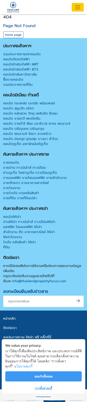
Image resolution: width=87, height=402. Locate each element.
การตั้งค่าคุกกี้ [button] (43, 388)
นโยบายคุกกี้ (23, 366)
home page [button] (13, 35)
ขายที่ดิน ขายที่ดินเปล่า (20, 198)
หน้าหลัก (9, 318)
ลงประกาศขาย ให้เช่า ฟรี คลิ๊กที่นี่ (27, 337)
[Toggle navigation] (78, 7)
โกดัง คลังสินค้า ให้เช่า (19, 242)
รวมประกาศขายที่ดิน (18, 84)
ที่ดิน (6, 247)
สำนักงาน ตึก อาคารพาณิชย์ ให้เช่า (29, 232)
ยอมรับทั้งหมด (44, 376)
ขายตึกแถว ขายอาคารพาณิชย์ (26, 182)
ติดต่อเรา (10, 327)
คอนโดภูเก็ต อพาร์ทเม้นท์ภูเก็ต (25, 143)
